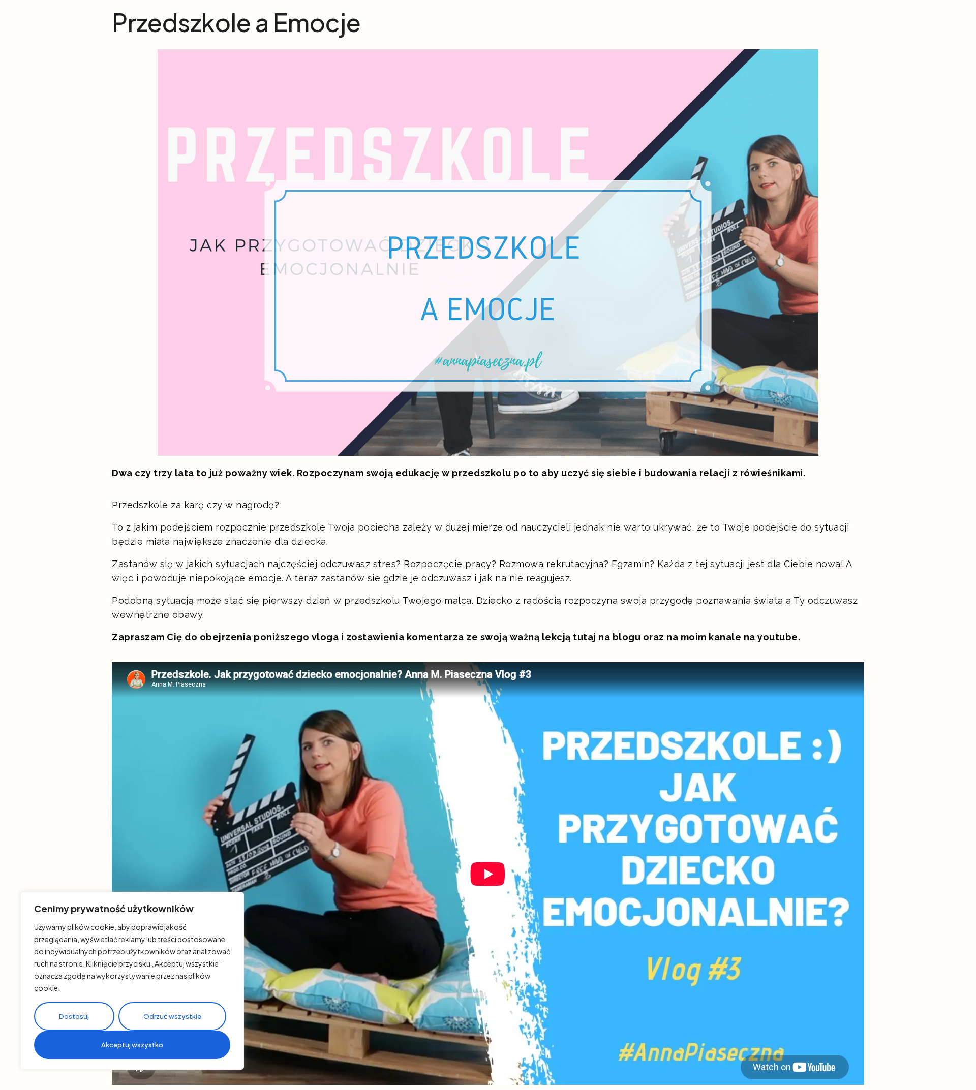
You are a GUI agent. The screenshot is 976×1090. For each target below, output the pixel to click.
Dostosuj (74, 1016)
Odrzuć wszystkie (172, 1016)
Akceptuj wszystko (132, 1045)
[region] (132, 981)
